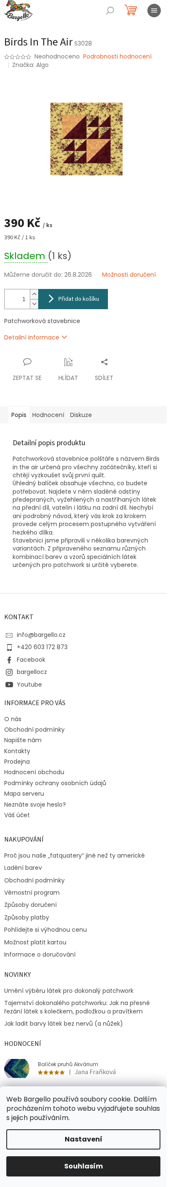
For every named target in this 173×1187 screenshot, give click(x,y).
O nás (12, 719)
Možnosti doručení (129, 275)
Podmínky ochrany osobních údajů (55, 783)
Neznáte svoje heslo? (35, 804)
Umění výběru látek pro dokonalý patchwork (69, 991)
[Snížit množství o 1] (34, 304)
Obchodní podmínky (34, 729)
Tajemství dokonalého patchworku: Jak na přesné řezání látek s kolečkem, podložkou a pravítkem (77, 1007)
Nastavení (83, 1139)
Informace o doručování (40, 955)
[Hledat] (110, 10)
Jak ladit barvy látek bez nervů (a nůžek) (63, 1024)
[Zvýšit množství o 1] (34, 294)
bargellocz (32, 672)
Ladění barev (23, 868)
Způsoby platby (26, 918)
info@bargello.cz (41, 635)
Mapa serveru (24, 793)
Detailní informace (31, 337)
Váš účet (17, 815)
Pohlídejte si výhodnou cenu (45, 930)
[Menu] (154, 10)
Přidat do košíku (78, 299)
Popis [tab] (18, 415)
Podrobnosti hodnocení (117, 57)
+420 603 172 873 (42, 647)
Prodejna (17, 761)
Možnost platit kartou (35, 942)
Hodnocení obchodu (34, 772)
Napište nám (23, 740)
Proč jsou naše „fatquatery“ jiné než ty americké (74, 856)
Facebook (31, 659)
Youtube (29, 684)
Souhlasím (83, 1166)
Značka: (30, 65)
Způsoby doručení (30, 905)
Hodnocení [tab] (48, 415)
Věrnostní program (32, 893)
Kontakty (17, 751)
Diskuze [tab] (81, 415)
